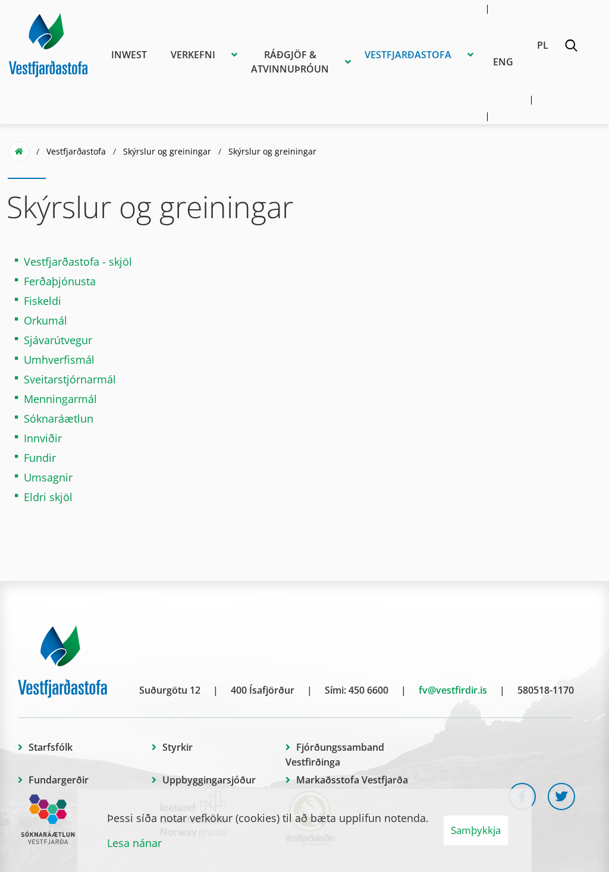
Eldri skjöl (48, 497)
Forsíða (19, 151)
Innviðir (43, 438)
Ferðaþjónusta (60, 281)
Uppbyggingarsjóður (209, 779)
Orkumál (45, 320)
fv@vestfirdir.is (453, 690)
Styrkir (177, 747)
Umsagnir (48, 477)
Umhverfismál (59, 359)
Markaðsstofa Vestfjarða (352, 779)
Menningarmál (60, 399)
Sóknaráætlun (58, 418)
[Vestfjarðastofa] (48, 43)
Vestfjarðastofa (76, 151)
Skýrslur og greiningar (167, 151)
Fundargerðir (59, 779)
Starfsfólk (51, 747)
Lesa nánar (134, 843)
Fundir (40, 458)
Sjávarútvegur (58, 340)
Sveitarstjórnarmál (70, 379)
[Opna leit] (571, 47)
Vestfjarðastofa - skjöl (78, 261)
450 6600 (368, 690)
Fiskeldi (42, 301)
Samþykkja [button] (476, 830)
